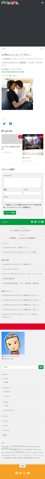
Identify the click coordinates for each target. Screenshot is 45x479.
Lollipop (38, 449)
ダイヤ (25, 455)
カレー (17, 455)
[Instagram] (39, 222)
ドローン (30, 455)
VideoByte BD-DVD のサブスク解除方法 (17, 264)
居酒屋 (26, 458)
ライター (38, 455)
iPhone (7, 396)
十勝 (11, 458)
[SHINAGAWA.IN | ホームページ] (13, 2)
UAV (25, 452)
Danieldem (5, 317)
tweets (20, 452)
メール (25, 189)
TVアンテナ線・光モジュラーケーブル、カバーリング (22, 274)
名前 (5, 189)
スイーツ (21, 455)
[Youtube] (42, 222)
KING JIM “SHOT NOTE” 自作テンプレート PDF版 (19, 252)
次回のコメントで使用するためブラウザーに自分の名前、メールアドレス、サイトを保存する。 (22, 206)
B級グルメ (9, 446)
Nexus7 (8, 452)
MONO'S (6, 388)
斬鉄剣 (33, 458)
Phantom (13, 452)
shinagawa (7, 59)
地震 (18, 458)
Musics (5, 421)
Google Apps (33, 446)
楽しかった (26, 158)
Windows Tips (9, 410)
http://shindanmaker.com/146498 (13, 72)
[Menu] (42, 2)
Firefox (24, 446)
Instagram (15, 449)
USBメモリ (29, 452)
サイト (6, 197)
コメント (7, 175)
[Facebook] (32, 222)
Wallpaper (7, 455)
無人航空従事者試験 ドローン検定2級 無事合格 (21, 283)
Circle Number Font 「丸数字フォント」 (16, 247)
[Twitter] (35, 222)
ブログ (4, 49)
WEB (6, 406)
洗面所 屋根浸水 (9, 279)
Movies (5, 416)
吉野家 (14, 458)
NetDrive (4, 452)
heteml (38, 446)
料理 (6, 382)
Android (7, 392)
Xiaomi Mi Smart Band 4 (11, 269)
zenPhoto (12, 455)
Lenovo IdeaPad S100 (28, 449)
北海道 (7, 458)
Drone (5, 426)
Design (5, 402)
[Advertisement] (22, 23)
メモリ (34, 455)
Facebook (6, 430)
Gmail (28, 446)
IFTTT (5, 449)
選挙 (36, 458)
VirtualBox (34, 452)
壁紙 (5, 435)
